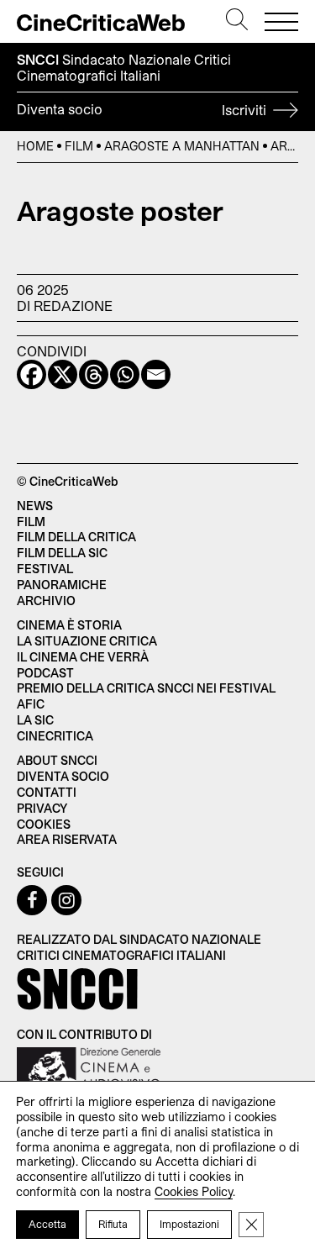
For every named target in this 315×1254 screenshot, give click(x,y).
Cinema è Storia (69, 625)
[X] (62, 374)
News (35, 505)
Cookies (44, 824)
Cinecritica (55, 736)
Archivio (46, 600)
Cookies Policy (194, 1191)
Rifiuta (113, 1224)
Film (79, 146)
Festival (45, 568)
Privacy (42, 808)
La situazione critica (87, 641)
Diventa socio (143, 109)
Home (35, 146)
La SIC (35, 720)
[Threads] (93, 374)
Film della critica (76, 537)
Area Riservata (67, 839)
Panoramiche (62, 584)
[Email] (156, 374)
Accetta (47, 1224)
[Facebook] (31, 374)
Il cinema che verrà (83, 657)
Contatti (46, 792)
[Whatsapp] (124, 374)
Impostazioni (189, 1224)
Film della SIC (62, 552)
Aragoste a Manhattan (182, 146)
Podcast (45, 673)
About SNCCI (57, 760)
